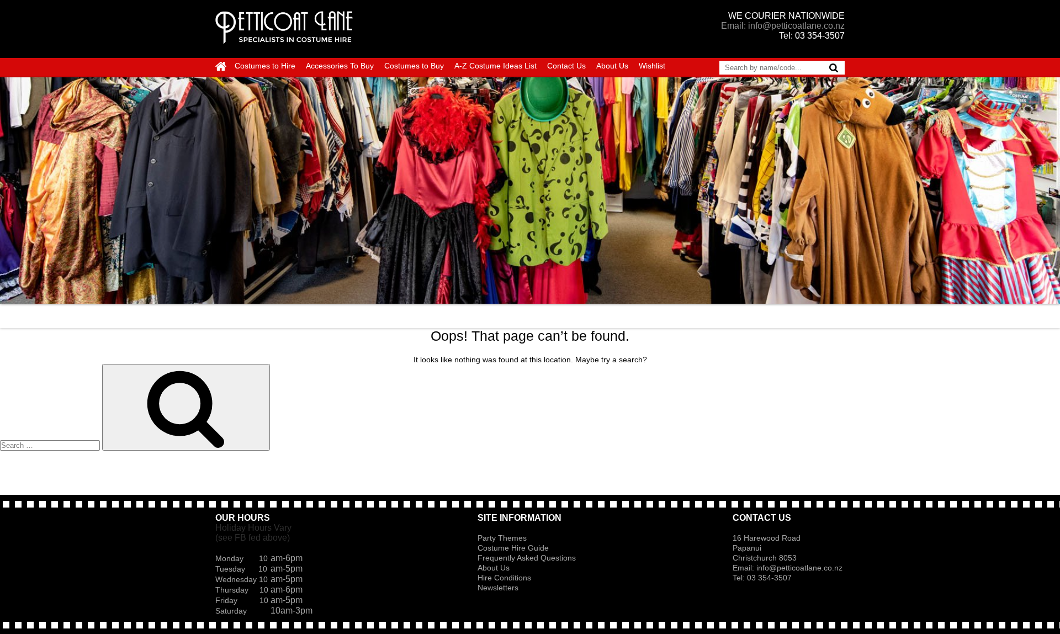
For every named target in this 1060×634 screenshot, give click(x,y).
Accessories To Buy (340, 65)
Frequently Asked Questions (527, 557)
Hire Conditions (504, 577)
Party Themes (502, 537)
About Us (612, 65)
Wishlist (652, 65)
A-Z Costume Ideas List (495, 65)
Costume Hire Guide (513, 547)
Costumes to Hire (265, 65)
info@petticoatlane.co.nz (800, 567)
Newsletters (498, 587)
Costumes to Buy (414, 65)
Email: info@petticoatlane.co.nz (783, 25)
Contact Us (566, 65)
